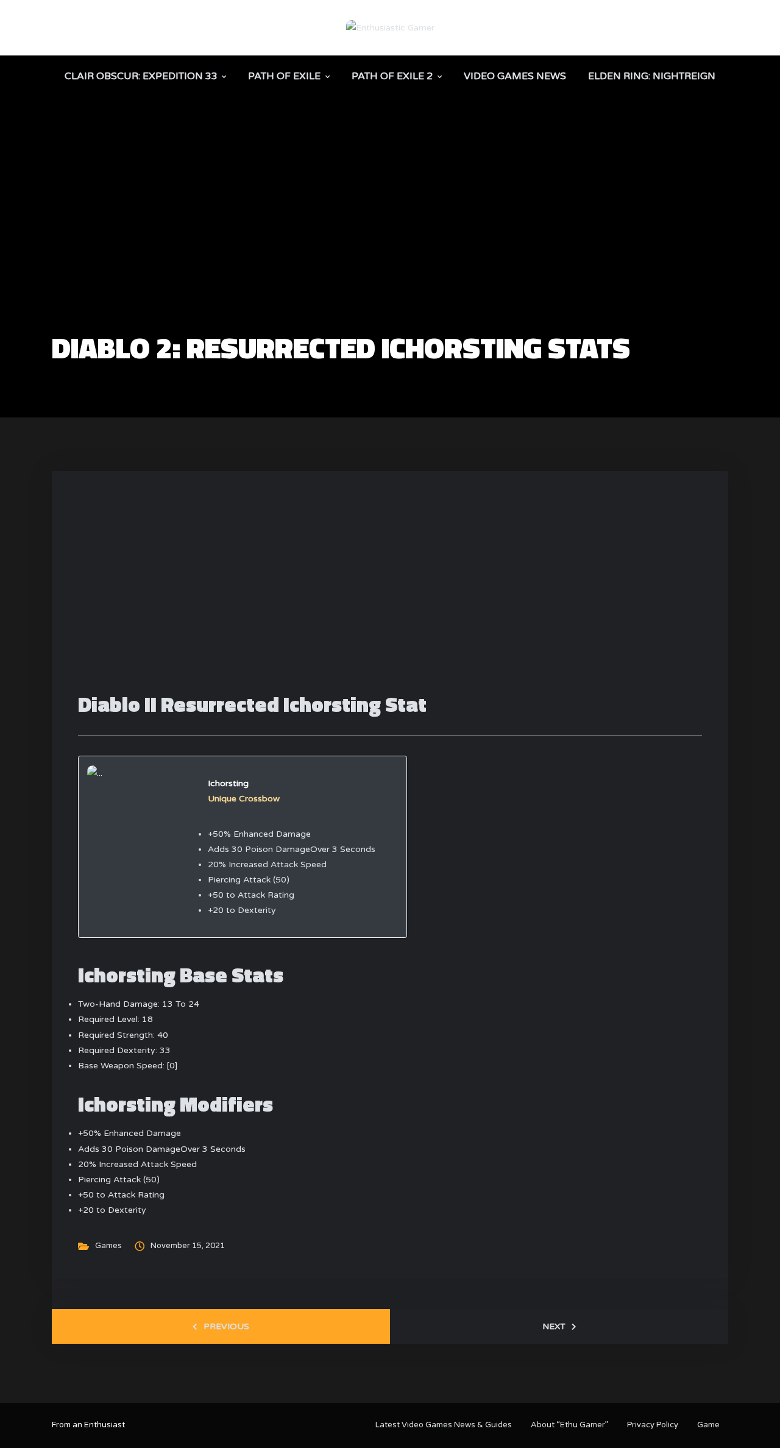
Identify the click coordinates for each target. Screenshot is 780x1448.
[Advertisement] (390, 241)
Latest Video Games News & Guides (443, 1425)
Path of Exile (284, 76)
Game (708, 1425)
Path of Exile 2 (392, 76)
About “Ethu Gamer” (569, 1425)
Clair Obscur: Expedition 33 (141, 76)
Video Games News (515, 76)
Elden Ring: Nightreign (651, 76)
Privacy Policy (652, 1425)
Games (108, 1246)
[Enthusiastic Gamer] (390, 27)
